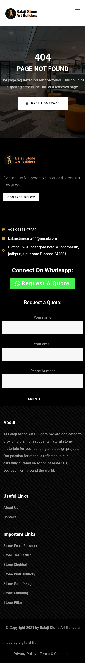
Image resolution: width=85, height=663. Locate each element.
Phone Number (42, 371)
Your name (42, 317)
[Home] (19, 160)
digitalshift (27, 642)
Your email (42, 344)
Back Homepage (45, 103)
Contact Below (21, 197)
